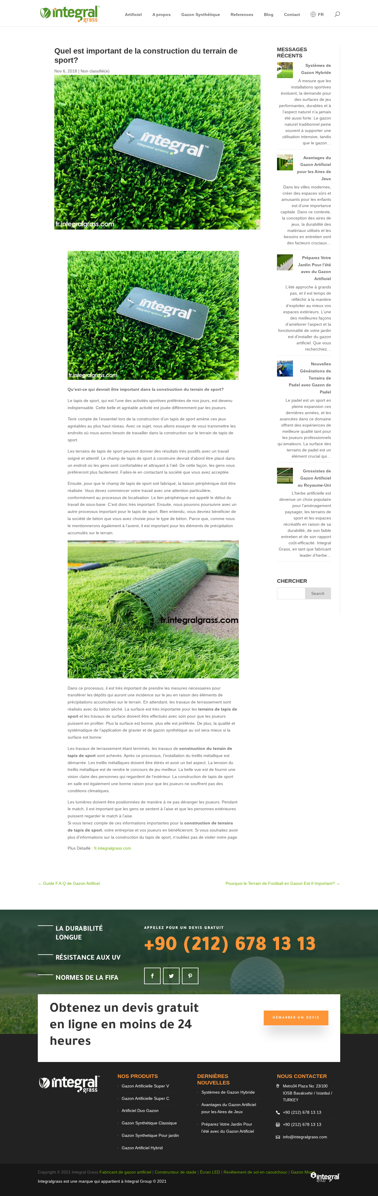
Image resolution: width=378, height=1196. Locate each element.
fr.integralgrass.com (112, 848)
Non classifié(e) (95, 71)
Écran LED (210, 1172)
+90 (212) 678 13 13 (230, 947)
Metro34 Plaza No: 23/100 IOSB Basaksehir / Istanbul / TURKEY (307, 1093)
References (242, 14)
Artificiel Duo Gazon (140, 1110)
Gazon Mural (303, 1172)
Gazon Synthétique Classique (149, 1123)
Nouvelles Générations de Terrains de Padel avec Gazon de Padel (310, 377)
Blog (268, 14)
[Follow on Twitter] (171, 976)
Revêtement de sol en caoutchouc (255, 1172)
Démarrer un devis (296, 1018)
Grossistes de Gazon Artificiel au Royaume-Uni (314, 478)
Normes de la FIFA (87, 978)
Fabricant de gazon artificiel (125, 1172)
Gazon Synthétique (200, 14)
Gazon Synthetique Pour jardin (150, 1135)
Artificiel (133, 14)
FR (320, 14)
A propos (161, 14)
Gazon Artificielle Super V (145, 1086)
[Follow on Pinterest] (190, 976)
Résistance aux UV (88, 958)
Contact (292, 14)
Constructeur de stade (175, 1172)
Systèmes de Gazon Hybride (228, 1092)
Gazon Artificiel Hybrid (142, 1147)
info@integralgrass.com (305, 1136)
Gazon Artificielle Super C (145, 1098)
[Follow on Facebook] (152, 976)
